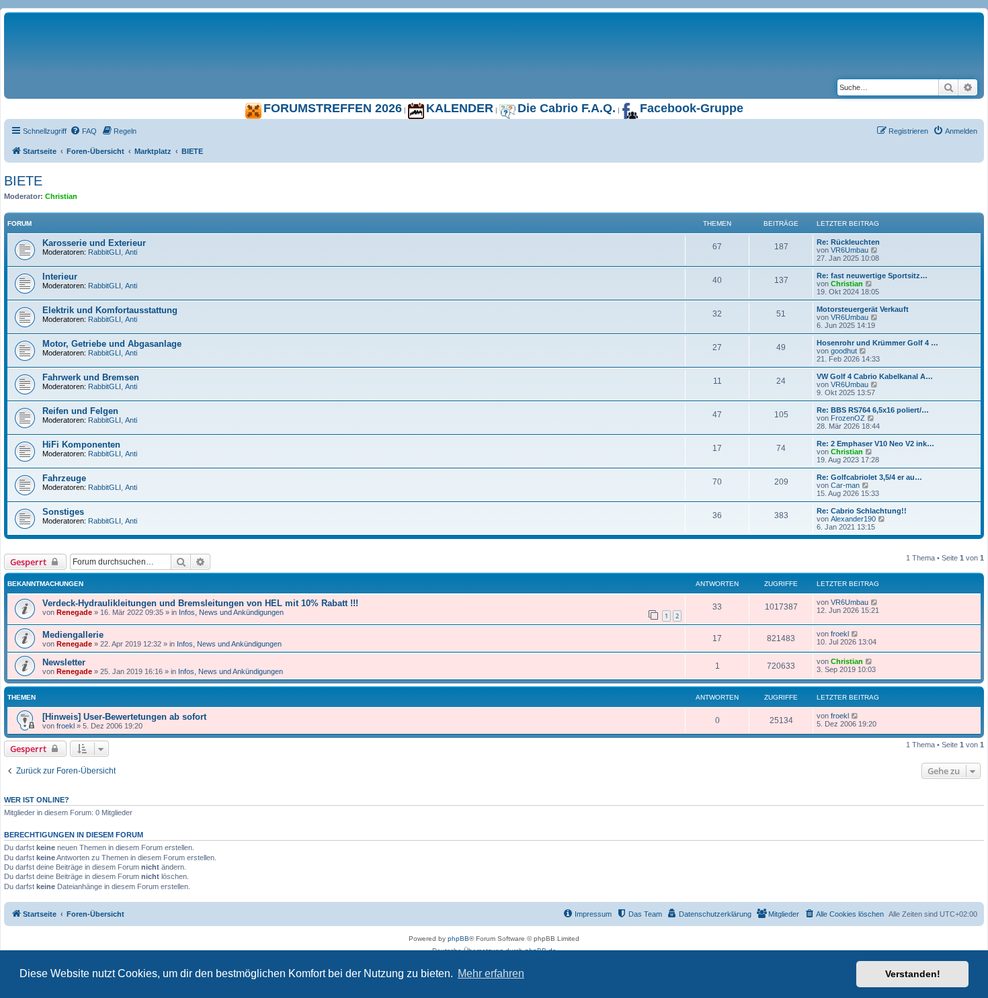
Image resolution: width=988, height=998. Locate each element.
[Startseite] (172, 26)
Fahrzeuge (64, 478)
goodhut (844, 351)
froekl (840, 634)
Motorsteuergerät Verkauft (863, 309)
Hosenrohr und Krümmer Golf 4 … (877, 343)
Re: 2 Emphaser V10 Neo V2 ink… (875, 444)
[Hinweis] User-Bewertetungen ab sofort (124, 717)
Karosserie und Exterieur (94, 243)
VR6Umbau (849, 250)
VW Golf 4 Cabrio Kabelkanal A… (875, 376)
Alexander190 (853, 519)
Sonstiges (63, 512)
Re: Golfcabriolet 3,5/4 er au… (869, 477)
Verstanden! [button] (912, 973)
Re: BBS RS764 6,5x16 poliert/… (873, 410)
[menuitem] (83, 131)
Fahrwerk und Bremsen (90, 377)
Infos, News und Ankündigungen (231, 612)
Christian (61, 196)
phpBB (458, 938)
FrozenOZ (848, 418)
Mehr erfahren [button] (491, 973)
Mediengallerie (73, 635)
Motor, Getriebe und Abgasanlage (111, 344)
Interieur (59, 277)
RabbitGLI (104, 252)
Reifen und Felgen (80, 411)
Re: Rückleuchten (848, 242)
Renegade (74, 612)
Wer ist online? (36, 800)
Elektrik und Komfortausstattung (109, 310)
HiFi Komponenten (81, 445)
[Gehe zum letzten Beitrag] (874, 602)
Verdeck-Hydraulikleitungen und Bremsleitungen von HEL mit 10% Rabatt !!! (200, 603)
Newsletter (63, 662)
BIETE (23, 180)
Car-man (845, 485)
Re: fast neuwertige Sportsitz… (872, 276)
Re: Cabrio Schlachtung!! (862, 511)
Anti (131, 252)
